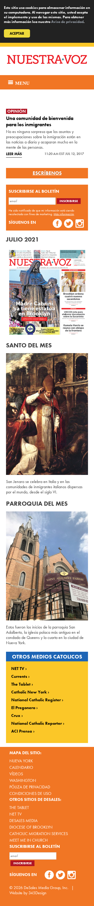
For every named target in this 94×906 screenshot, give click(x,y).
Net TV (15, 814)
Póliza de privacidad (29, 787)
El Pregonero (23, 707)
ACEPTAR (17, 33)
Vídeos (16, 774)
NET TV (17, 668)
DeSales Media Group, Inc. (46, 887)
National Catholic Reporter (36, 723)
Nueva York (21, 761)
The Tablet (21, 684)
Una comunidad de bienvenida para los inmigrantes (39, 121)
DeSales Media (23, 820)
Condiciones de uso (30, 793)
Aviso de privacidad (67, 21)
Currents (19, 676)
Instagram (79, 224)
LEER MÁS (14, 154)
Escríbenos (47, 173)
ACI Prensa (21, 731)
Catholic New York (29, 692)
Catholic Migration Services (38, 833)
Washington (22, 780)
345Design (37, 893)
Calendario (21, 767)
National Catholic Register (36, 700)
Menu (22, 82)
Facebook (57, 224)
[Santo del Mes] (47, 414)
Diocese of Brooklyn (30, 827)
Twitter (68, 224)
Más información (64, 214)
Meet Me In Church (28, 840)
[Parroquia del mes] (47, 565)
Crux (15, 715)
